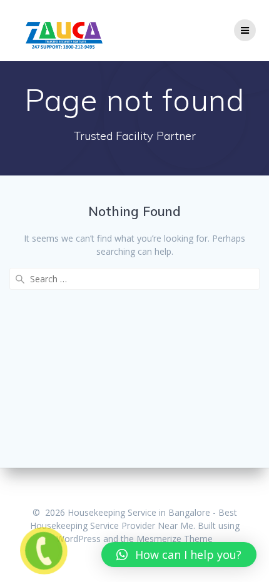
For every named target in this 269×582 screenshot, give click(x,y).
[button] (178, 554)
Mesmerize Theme (174, 539)
